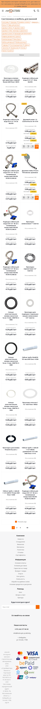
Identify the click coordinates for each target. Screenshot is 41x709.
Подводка (5, 45)
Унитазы (23, 48)
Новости (21, 539)
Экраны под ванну (7, 51)
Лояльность (20, 579)
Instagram (22, 620)
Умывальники (15, 48)
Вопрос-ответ (20, 595)
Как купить (21, 576)
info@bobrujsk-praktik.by (22, 633)
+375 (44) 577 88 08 (21, 629)
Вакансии (20, 544)
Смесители (5, 48)
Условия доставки (20, 566)
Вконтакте (13, 620)
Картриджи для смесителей (22, 33)
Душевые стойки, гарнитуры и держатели (14, 31)
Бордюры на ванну (24, 22)
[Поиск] (38, 11)
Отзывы (20, 552)
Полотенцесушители (16, 45)
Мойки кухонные (21, 42)
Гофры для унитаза (13, 25)
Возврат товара (20, 571)
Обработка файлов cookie (20, 582)
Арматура (13, 22)
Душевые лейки (19, 28)
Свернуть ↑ (35, 22)
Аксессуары (5, 22)
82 (27, 528)
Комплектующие (7, 39)
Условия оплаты (20, 563)
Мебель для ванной (8, 42)
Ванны (4, 25)
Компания (20, 536)
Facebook (18, 620)
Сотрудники (20, 542)
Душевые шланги (7, 33)
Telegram (27, 620)
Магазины (20, 547)
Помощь (20, 589)
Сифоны (26, 45)
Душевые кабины (7, 28)
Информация (20, 560)
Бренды (20, 597)
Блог (20, 592)
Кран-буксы (17, 39)
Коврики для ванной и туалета (11, 36)
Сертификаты (20, 555)
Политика (20, 550)
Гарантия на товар (20, 568)
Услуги (20, 574)
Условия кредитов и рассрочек (21, 584)
